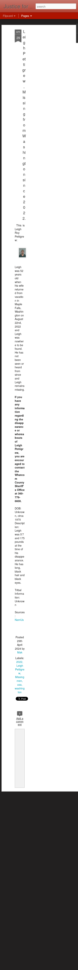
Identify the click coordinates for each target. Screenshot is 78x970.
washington (20, 690)
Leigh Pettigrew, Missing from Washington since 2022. (24, 125)
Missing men (19, 679)
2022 (19, 662)
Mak (19, 652)
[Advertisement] (45, 89)
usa (19, 684)
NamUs (19, 620)
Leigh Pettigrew (19, 669)
